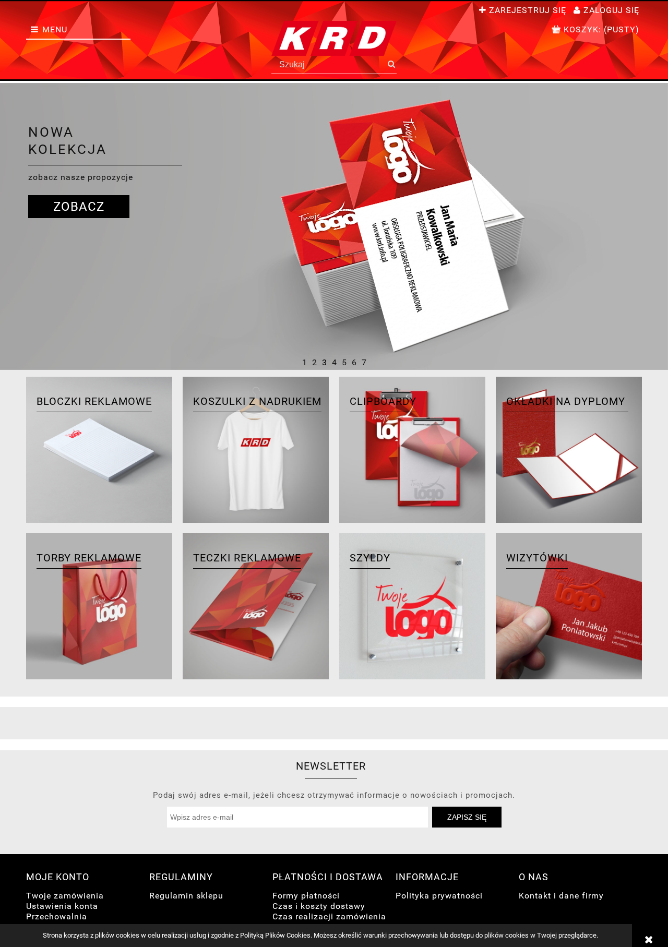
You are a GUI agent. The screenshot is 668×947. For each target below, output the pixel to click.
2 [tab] (314, 361)
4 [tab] (334, 361)
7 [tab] (364, 361)
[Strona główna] (334, 38)
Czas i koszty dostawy (318, 906)
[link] (334, 226)
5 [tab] (344, 361)
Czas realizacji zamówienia (329, 916)
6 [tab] (354, 361)
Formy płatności (306, 896)
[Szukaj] (391, 65)
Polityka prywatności (439, 896)
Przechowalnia (56, 916)
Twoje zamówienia (65, 896)
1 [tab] (304, 361)
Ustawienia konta (62, 906)
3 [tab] (324, 361)
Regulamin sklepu (186, 896)
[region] (334, 226)
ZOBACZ (78, 206)
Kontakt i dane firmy (561, 896)
